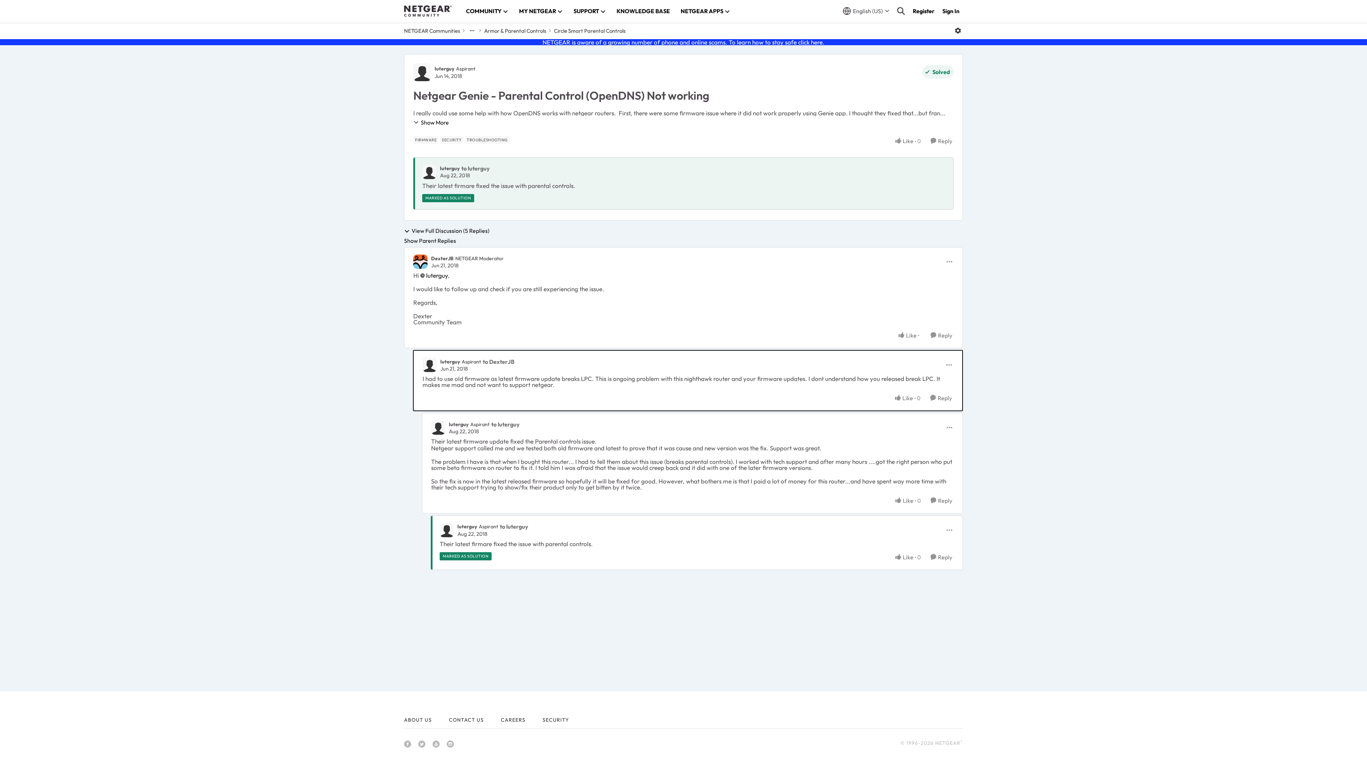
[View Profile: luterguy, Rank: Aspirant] (422, 72)
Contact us (466, 720)
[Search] (901, 11)
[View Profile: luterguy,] (429, 172)
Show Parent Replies (430, 241)
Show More (435, 122)
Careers (513, 720)
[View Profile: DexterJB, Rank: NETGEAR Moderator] (420, 262)
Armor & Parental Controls (515, 30)
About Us (418, 720)
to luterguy (475, 168)
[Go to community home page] (428, 11)
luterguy (444, 68)
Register (923, 11)
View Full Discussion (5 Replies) (450, 231)
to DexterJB (498, 362)
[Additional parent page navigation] (472, 31)
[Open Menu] (958, 31)
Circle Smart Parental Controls (589, 30)
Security (556, 720)
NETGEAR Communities (432, 30)
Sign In (950, 11)
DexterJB (442, 258)
